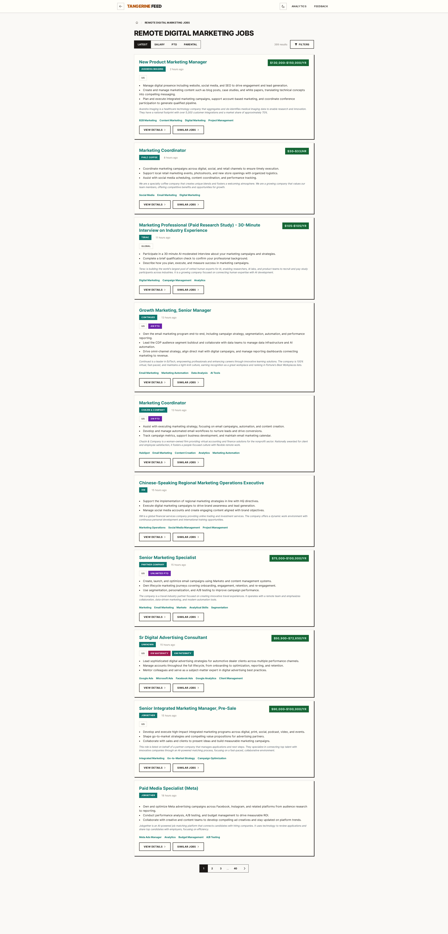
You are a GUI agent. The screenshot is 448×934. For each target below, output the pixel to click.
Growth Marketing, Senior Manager (175, 310)
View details (153, 129)
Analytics (299, 6)
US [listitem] (143, 77)
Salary (159, 44)
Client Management (231, 678)
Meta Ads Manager (150, 837)
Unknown (147, 644)
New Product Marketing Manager (173, 61)
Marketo (182, 607)
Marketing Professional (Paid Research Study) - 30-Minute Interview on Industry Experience (199, 227)
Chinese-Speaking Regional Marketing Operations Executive (201, 482)
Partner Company (152, 564)
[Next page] (244, 868)
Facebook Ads (184, 678)
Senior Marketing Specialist (167, 557)
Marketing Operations (152, 527)
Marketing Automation (175, 372)
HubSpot (144, 452)
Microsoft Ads (164, 678)
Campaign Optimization (212, 758)
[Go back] (120, 6)
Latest (142, 44)
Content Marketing (171, 120)
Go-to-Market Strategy (181, 758)
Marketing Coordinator (162, 150)
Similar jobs (186, 129)
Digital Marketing (195, 120)
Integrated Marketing (151, 758)
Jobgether (148, 715)
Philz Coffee (149, 157)
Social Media (146, 194)
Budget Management (190, 837)
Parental (190, 44)
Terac (145, 237)
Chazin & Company (153, 410)
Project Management (220, 120)
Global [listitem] (146, 246)
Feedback (322, 7)
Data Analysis (199, 372)
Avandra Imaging (152, 69)
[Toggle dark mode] (283, 6)
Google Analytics (206, 678)
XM (143, 490)
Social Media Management (184, 527)
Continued (148, 317)
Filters (304, 44)
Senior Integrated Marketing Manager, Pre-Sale (187, 708)
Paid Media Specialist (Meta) (168, 788)
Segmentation (219, 607)
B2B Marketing (148, 120)
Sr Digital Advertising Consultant (173, 637)
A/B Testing (213, 837)
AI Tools (215, 372)
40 (235, 868)
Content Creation (185, 452)
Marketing (145, 607)
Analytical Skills (198, 607)
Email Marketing (167, 194)
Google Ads (146, 678)
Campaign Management (177, 280)
